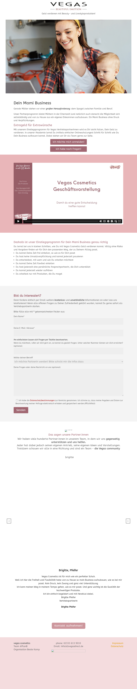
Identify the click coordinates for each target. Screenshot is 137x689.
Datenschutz (117, 646)
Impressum (117, 643)
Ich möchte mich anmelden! (68, 141)
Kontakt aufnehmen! (68, 625)
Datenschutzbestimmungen (42, 400)
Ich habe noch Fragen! (68, 149)
